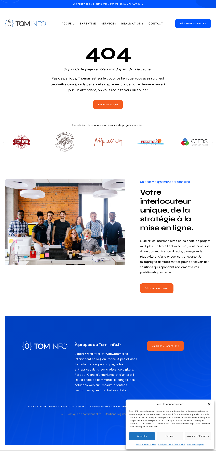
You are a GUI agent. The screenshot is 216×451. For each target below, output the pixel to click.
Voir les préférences (198, 436)
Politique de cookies (146, 444)
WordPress (75, 406)
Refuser (170, 436)
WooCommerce (94, 406)
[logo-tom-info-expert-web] (25, 21)
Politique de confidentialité (171, 444)
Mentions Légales (195, 444)
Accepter (142, 436)
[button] (209, 404)
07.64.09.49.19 (135, 3)
